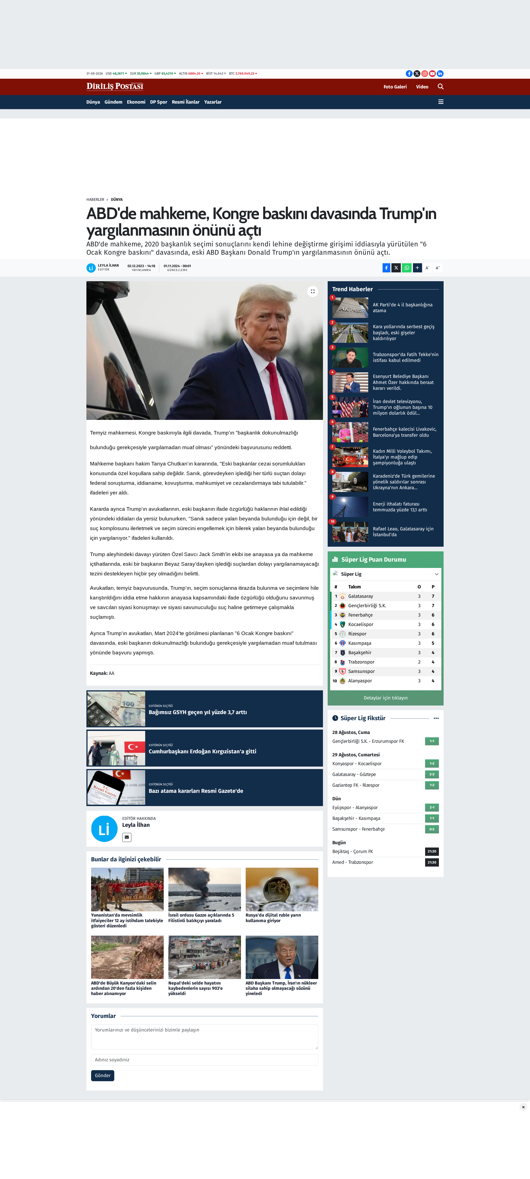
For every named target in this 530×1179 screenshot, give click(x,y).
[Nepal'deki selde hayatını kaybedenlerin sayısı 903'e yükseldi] (204, 957)
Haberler (95, 199)
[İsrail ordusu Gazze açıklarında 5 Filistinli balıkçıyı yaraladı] (204, 889)
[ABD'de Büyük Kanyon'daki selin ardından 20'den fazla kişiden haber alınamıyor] (127, 957)
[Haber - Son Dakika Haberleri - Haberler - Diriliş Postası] (115, 86)
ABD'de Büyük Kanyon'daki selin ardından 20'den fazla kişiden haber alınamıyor (123, 988)
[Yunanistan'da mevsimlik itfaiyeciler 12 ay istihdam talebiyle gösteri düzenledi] (127, 889)
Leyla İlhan (136, 825)
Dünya (93, 102)
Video (422, 87)
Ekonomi (136, 102)
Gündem (113, 102)
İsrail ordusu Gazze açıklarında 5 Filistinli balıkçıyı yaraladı (201, 917)
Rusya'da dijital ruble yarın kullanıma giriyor (273, 917)
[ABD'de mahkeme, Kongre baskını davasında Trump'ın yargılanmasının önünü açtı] (204, 350)
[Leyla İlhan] (104, 828)
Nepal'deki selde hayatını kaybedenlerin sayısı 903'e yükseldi (195, 988)
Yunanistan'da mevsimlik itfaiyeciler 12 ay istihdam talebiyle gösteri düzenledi (127, 920)
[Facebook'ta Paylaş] (386, 267)
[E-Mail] (126, 837)
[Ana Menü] (441, 102)
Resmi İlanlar (186, 102)
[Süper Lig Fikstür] (436, 718)
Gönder (103, 1075)
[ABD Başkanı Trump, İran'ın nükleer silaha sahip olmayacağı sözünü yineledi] (282, 957)
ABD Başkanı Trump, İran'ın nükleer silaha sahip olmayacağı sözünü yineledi (281, 988)
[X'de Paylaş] (396, 267)
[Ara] (441, 87)
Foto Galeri (395, 87)
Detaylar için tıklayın (386, 698)
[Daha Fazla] (417, 267)
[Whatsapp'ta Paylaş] (407, 267)
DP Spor (158, 102)
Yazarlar (213, 102)
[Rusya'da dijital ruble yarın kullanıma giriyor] (282, 889)
